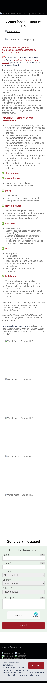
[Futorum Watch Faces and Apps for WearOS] (12, 6)
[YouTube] (21, 653)
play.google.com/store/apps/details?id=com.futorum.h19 (19, 51)
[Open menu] (40, 6)
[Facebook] (8, 653)
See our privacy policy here (26, 675)
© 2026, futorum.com (12, 647)
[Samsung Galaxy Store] (14, 658)
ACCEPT (36, 665)
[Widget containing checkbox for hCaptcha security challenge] (23, 615)
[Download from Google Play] (23, 38)
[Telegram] (21, 656)
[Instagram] (8, 656)
